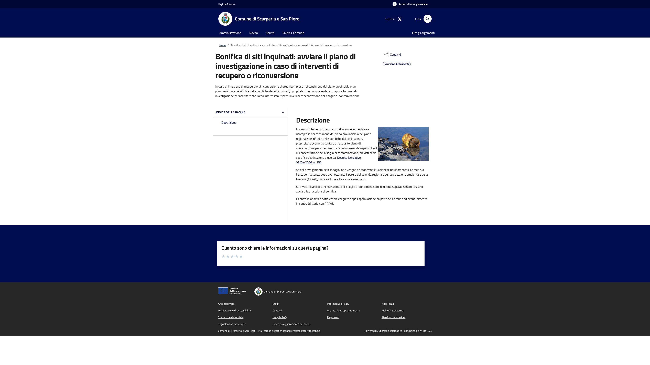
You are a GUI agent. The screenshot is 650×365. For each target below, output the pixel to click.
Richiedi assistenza (392, 310)
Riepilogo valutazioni (393, 317)
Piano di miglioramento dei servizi (292, 324)
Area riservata (226, 304)
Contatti (277, 310)
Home (222, 45)
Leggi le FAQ (280, 317)
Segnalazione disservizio (232, 324)
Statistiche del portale (230, 317)
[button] (410, 4)
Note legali (388, 304)
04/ (303, 162)
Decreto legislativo (349, 157)
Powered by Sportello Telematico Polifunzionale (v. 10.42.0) (398, 331)
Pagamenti (333, 317)
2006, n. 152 (313, 162)
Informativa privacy (338, 304)
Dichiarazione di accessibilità (234, 310)
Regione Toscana (226, 4)
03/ (298, 162)
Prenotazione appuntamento (343, 310)
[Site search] (428, 19)
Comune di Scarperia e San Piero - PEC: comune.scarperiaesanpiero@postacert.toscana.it (269, 331)
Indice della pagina (230, 112)
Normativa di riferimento (396, 63)
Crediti (276, 304)
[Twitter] (398, 18)
